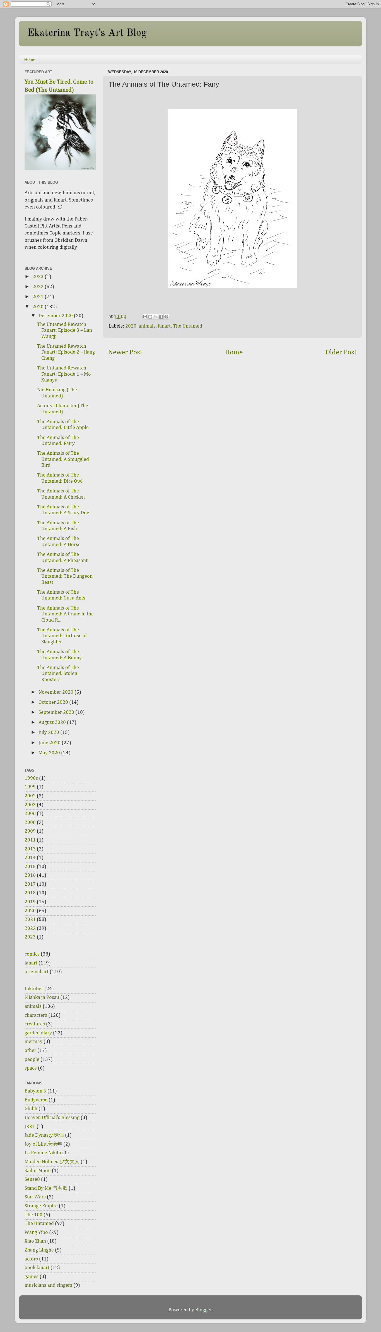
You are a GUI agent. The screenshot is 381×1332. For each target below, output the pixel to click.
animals (147, 326)
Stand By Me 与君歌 (46, 1188)
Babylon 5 (35, 1091)
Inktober (34, 988)
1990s (31, 778)
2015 (30, 866)
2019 (30, 901)
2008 (30, 822)
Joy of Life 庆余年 (43, 1144)
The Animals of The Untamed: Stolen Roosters (58, 673)
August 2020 (52, 722)
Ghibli (31, 1108)
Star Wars (35, 1197)
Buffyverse (36, 1100)
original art (37, 971)
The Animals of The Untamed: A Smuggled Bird (63, 459)
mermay (33, 1041)
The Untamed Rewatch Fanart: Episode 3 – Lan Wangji (64, 330)
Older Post (340, 352)
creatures (35, 1024)
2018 (30, 892)
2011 (30, 840)
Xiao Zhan (35, 1241)
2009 (30, 831)
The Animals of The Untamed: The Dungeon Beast (65, 576)
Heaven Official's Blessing (52, 1117)
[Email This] (145, 316)
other (30, 1050)
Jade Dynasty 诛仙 (44, 1135)
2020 (130, 326)
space (31, 1068)
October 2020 (53, 702)
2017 (30, 884)
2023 (38, 276)
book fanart (37, 1267)
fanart (164, 326)
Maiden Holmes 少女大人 (52, 1161)
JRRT (30, 1126)
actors (31, 1259)
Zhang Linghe (39, 1250)
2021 (38, 296)
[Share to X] (155, 316)
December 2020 (56, 315)
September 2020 (56, 712)
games (31, 1276)
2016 (30, 875)
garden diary (38, 1032)
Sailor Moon (38, 1170)
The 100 (33, 1214)
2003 (30, 804)
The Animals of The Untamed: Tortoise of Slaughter (62, 635)
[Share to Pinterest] (166, 316)
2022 (38, 286)
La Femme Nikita (43, 1152)
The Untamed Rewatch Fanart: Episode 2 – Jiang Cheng (66, 352)
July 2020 (49, 732)
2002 (30, 795)
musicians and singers (48, 1285)
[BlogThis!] (150, 316)
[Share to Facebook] (161, 316)
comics (32, 954)
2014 (30, 857)
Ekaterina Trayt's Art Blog (86, 33)
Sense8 (32, 1179)
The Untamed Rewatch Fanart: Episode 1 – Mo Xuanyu (64, 374)
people (32, 1059)
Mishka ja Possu (42, 997)
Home (29, 59)
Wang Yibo (36, 1232)
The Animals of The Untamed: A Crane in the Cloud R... (65, 614)
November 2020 (56, 692)
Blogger (203, 1309)
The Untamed (187, 326)
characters (36, 1015)
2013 (30, 849)
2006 (30, 813)
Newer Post (125, 352)
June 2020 (50, 742)
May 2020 (49, 752)
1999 (30, 787)
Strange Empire (41, 1205)
